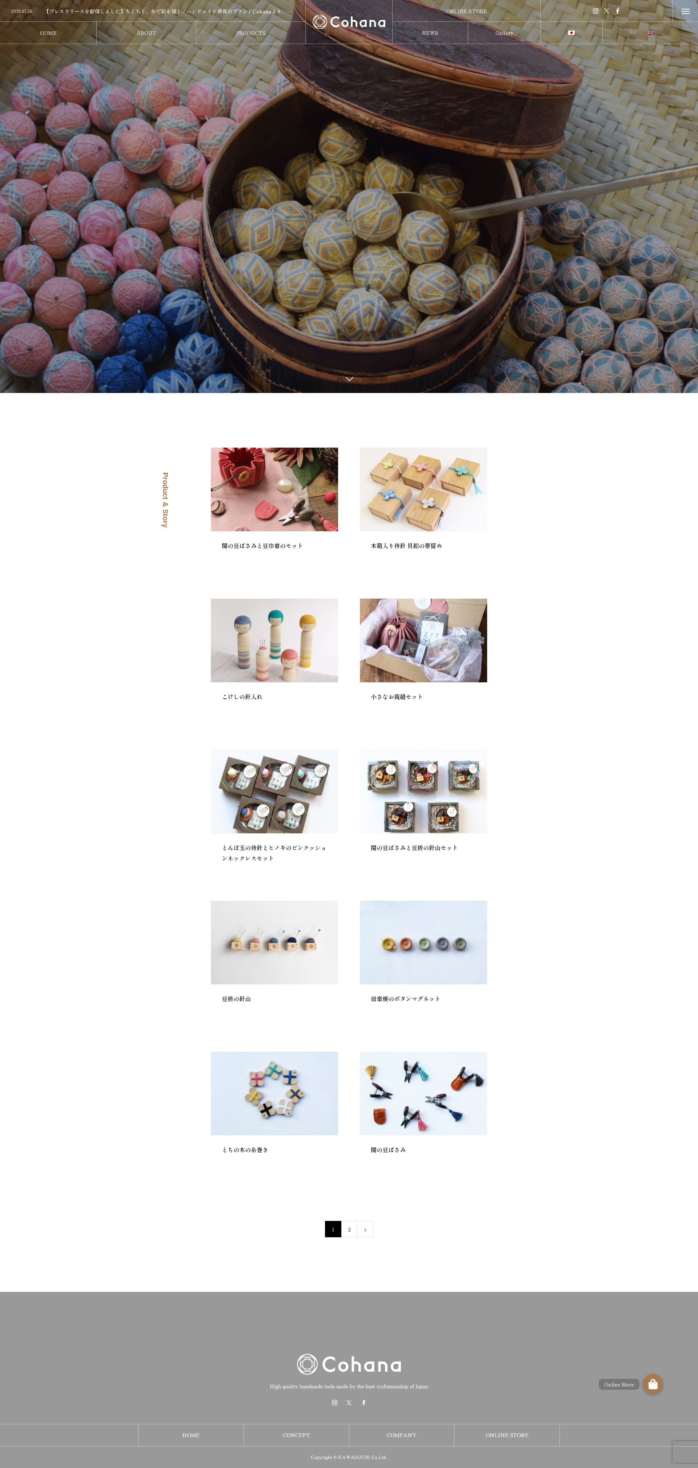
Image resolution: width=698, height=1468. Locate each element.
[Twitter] (606, 10)
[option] (152, 11)
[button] (653, 1384)
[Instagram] (595, 10)
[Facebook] (617, 10)
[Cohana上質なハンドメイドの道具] (349, 22)
